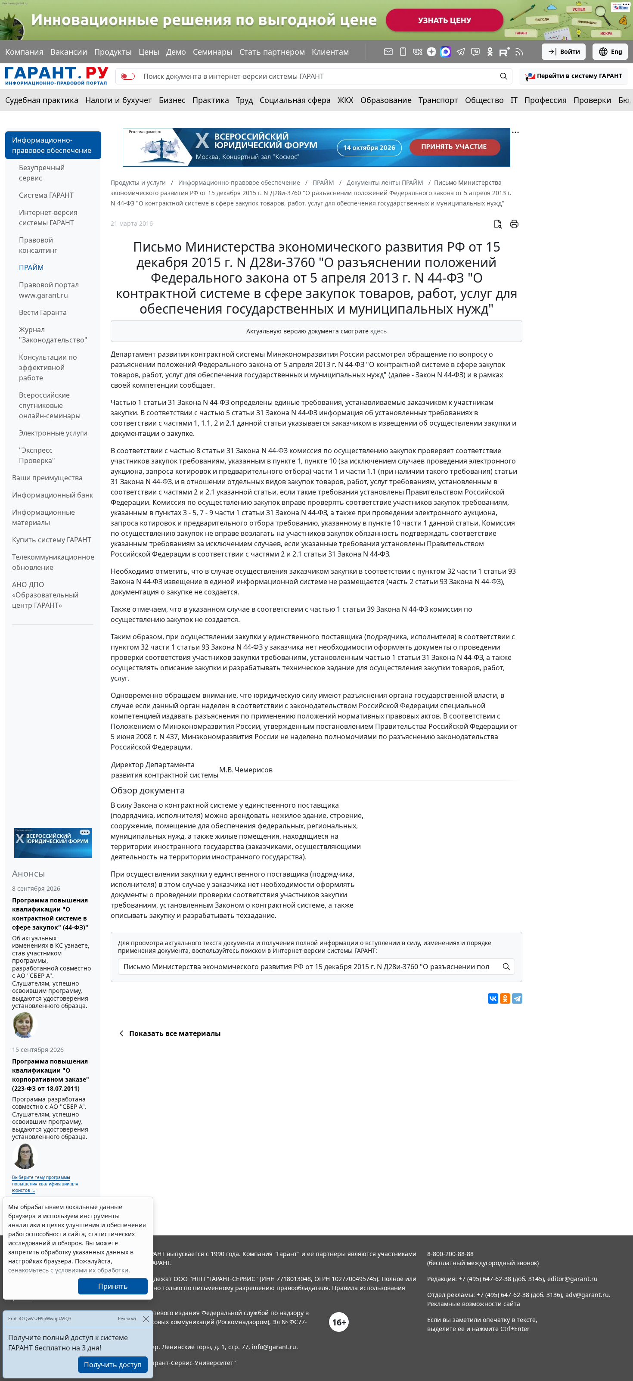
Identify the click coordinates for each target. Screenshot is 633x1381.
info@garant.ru (274, 1347)
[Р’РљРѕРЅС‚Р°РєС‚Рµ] (493, 998)
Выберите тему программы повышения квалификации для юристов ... (45, 1183)
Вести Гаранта (43, 312)
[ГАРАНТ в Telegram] (461, 52)
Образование (386, 100)
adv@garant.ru (587, 1295)
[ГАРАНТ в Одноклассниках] (490, 52)
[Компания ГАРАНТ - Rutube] (505, 52)
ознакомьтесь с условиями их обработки (68, 1270)
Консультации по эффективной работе (48, 367)
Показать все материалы (175, 1033)
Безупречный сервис (42, 173)
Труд (244, 100)
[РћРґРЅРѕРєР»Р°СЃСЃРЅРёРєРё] (505, 998)
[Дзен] (431, 51)
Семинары (213, 52)
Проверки (592, 100)
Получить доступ (113, 1364)
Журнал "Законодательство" (53, 335)
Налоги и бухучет (118, 100)
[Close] (145, 1318)
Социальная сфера (295, 100)
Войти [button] (570, 51)
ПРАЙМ (31, 267)
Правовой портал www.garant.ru (49, 290)
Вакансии (68, 52)
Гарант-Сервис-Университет (191, 1363)
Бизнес (172, 100)
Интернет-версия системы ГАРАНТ (48, 217)
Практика (210, 100)
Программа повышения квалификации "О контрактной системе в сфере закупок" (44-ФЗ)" (50, 913)
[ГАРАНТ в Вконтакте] (418, 52)
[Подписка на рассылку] (388, 52)
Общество (484, 100)
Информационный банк (52, 495)
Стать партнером (272, 52)
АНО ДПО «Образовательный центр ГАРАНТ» (45, 595)
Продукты (113, 52)
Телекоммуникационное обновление (53, 562)
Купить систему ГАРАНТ (51, 539)
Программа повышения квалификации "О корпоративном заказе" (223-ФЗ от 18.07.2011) (50, 1074)
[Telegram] (517, 998)
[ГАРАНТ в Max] (445, 51)
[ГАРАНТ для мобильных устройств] (403, 52)
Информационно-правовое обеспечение (51, 145)
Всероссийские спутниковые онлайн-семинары (50, 405)
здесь (378, 331)
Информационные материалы (43, 517)
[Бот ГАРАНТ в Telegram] (475, 52)
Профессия (545, 100)
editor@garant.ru (572, 1279)
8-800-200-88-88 (450, 1254)
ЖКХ (346, 100)
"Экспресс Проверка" (37, 455)
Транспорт (438, 100)
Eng (616, 51)
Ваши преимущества (47, 477)
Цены (149, 52)
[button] (573, 76)
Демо (176, 52)
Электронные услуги (53, 433)
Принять (113, 1286)
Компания (24, 52)
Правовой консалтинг (38, 245)
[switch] (128, 76)
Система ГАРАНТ (46, 195)
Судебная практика (41, 100)
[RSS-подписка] (519, 52)
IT (514, 100)
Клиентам (330, 52)
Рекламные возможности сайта (473, 1304)
